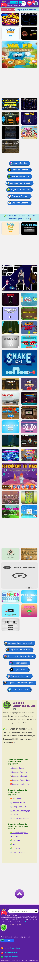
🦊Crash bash (15, 799)
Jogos (23, 921)
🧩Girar (13, 844)
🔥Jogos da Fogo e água (20, 780)
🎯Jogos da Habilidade (19, 784)
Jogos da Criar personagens (20, 683)
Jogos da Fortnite (20, 689)
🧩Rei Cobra (15, 840)
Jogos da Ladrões (20, 203)
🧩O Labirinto (15, 848)
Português (9, 940)
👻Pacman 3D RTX (17, 803)
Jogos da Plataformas (20, 650)
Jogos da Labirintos (11, 957)
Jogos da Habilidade (20, 189)
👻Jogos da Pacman (18, 772)
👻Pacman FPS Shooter (19, 818)
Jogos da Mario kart (20, 676)
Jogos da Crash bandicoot (20, 643)
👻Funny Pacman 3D (18, 807)
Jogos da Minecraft (20, 176)
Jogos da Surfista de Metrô (20, 656)
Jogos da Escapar (20, 196)
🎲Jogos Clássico (17, 768)
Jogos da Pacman (20, 170)
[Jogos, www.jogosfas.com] (13, 3)
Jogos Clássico (20, 163)
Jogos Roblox (20, 669)
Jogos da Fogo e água (20, 183)
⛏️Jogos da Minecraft (19, 776)
